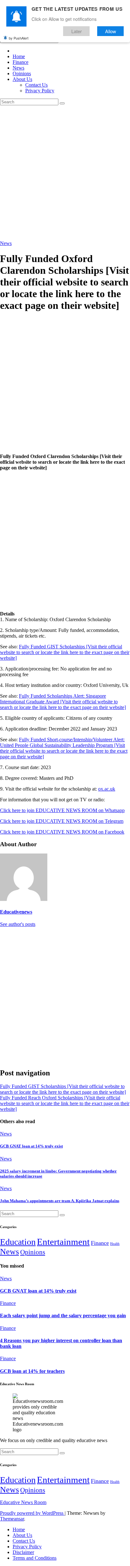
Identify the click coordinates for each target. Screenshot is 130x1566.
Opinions (22, 73)
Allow (110, 31)
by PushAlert (18, 37)
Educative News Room (23, 1502)
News (18, 67)
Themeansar (12, 1518)
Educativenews (16, 912)
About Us (22, 79)
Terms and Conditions (34, 1558)
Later (76, 31)
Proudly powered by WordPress (32, 1513)
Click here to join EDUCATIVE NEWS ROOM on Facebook (62, 832)
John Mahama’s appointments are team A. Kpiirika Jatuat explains (59, 1200)
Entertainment (63, 1242)
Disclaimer (23, 1552)
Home (19, 56)
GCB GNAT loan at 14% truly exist (31, 1146)
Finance (20, 62)
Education (18, 1242)
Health (115, 1243)
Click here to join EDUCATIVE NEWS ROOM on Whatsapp (62, 810)
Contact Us (36, 85)
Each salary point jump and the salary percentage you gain (63, 1315)
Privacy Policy (39, 90)
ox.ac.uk (106, 789)
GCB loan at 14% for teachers (32, 1371)
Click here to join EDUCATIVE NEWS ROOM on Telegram (61, 821)
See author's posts (17, 924)
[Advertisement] (65, 173)
